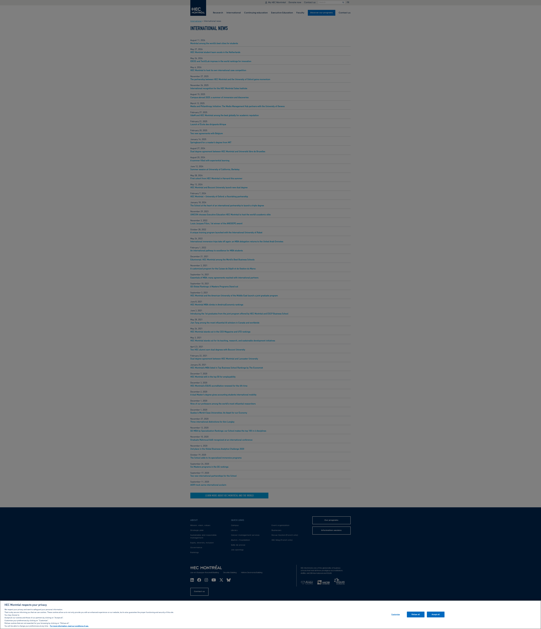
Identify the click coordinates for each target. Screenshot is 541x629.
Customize (395, 614)
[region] (270, 614)
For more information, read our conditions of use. (69, 626)
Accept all (436, 614)
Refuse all (416, 614)
